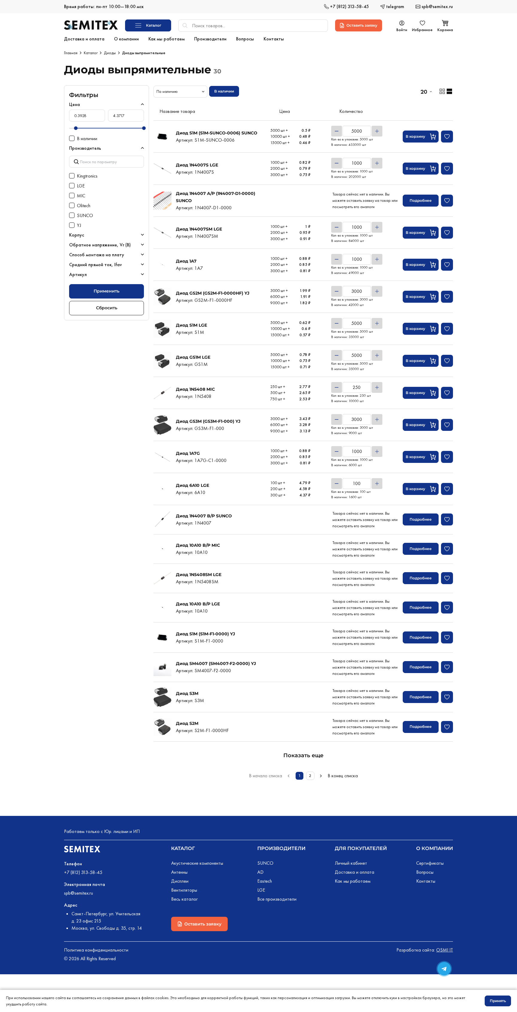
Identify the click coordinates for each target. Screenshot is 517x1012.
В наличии (224, 91)
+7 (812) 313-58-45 (83, 872)
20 (423, 92)
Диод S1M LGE (191, 325)
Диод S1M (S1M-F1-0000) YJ (205, 634)
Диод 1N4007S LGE (197, 165)
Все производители (276, 899)
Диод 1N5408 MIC (195, 389)
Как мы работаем (352, 881)
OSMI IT (444, 950)
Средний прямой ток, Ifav (95, 264)
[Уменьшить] (336, 131)
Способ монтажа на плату (96, 255)
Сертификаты (430, 863)
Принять (498, 1001)
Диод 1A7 (186, 261)
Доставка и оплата (354, 872)
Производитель (85, 148)
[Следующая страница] (321, 776)
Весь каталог (184, 899)
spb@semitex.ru (78, 893)
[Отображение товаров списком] (449, 91)
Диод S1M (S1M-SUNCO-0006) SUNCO (216, 133)
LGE (261, 890)
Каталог (91, 52)
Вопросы (425, 872)
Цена (74, 104)
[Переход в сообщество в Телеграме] (444, 968)
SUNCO (265, 863)
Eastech (264, 881)
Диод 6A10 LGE (192, 485)
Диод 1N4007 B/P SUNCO (204, 516)
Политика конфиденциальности (96, 950)
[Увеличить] (377, 131)
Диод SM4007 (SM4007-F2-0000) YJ (216, 663)
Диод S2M (187, 723)
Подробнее (421, 200)
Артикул (78, 274)
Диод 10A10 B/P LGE (198, 604)
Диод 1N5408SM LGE (198, 574)
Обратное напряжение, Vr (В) (100, 245)
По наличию (167, 91)
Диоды (110, 52)
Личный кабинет (351, 863)
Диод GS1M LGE (193, 357)
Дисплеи (179, 881)
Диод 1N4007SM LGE (199, 229)
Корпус (76, 235)
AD (260, 872)
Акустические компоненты (197, 863)
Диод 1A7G (188, 453)
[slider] (75, 128)
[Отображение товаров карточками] (442, 91)
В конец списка (343, 775)
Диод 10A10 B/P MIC (198, 545)
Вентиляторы (184, 890)
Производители (281, 848)
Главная (70, 52)
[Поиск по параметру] (106, 161)
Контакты (425, 881)
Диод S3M (187, 693)
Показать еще (303, 755)
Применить (106, 291)
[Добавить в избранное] (447, 137)
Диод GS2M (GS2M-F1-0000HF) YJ (213, 293)
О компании (434, 848)
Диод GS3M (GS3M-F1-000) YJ (208, 421)
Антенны (179, 872)
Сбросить (106, 307)
